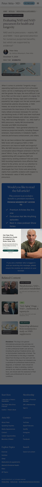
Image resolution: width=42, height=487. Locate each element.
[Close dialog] (41, 229)
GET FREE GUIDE (10, 250)
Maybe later (10, 252)
